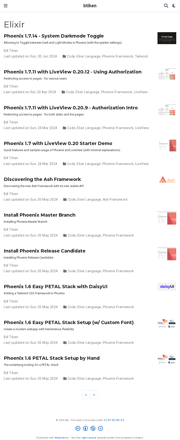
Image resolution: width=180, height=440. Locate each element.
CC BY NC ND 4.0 (114, 420)
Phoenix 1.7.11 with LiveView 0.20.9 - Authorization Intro (71, 108)
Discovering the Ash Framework (42, 179)
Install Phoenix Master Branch (39, 215)
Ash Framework (115, 199)
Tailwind (141, 56)
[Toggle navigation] (6, 6)
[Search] (166, 6)
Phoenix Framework (117, 56)
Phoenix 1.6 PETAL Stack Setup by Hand (52, 358)
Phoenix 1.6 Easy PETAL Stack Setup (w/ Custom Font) (69, 322)
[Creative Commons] (90, 429)
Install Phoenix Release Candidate (45, 251)
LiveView (141, 92)
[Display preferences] (174, 6)
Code (71, 56)
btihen (90, 5)
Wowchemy (61, 437)
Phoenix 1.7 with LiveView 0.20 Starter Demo (58, 143)
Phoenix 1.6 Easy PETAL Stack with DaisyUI (56, 286)
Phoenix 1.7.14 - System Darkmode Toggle (54, 36)
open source (89, 437)
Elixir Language (88, 56)
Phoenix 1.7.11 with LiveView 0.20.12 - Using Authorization (73, 72)
